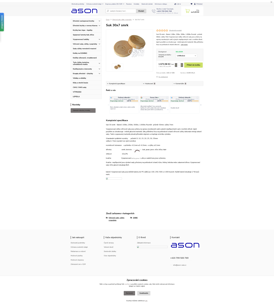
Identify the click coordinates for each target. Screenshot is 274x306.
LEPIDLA (76, 97)
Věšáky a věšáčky (79, 78)
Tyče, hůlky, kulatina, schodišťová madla (81, 63)
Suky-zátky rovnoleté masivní (84, 49)
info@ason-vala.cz (179, 265)
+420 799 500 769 (164, 11)
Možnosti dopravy (77, 260)
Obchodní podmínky (77, 4)
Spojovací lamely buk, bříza (83, 35)
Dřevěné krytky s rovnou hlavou (85, 26)
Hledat (141, 11)
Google (161, 99)
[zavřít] (271, 2)
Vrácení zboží (108, 247)
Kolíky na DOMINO (80, 53)
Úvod (107, 20)
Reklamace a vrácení (78, 251)
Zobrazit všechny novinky (81, 110)
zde (146, 301)
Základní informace (144, 243)
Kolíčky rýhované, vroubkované (85, 58)
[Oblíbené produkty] (191, 4)
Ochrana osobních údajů (93, 4)
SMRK (135, 218)
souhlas (127, 284)
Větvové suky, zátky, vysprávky (85, 44)
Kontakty (136, 4)
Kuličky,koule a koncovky (82, 69)
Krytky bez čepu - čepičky (82, 30)
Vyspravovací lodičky (81, 39)
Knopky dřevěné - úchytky (83, 73)
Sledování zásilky (110, 251)
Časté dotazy (109, 243)
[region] (154, 105)
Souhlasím (143, 293)
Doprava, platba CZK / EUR (113, 4)
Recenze (129, 4)
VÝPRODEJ (77, 92)
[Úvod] (87, 11)
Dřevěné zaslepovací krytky (83, 21)
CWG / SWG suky (79, 87)
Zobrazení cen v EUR (78, 264)
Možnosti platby (77, 256)
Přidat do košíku (193, 65)
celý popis (184, 45)
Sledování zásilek (147, 4)
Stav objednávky (110, 256)
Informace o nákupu (161, 4)
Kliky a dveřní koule (80, 83)
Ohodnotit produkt (175, 30)
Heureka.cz (131, 99)
